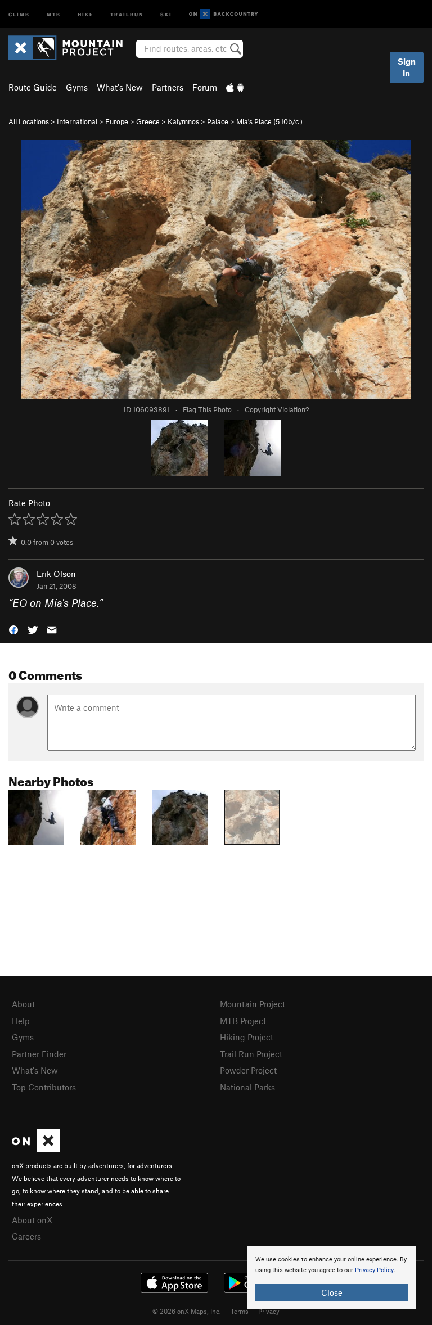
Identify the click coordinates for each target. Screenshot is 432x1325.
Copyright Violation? (277, 409)
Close (332, 1292)
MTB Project (243, 1021)
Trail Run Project (251, 1054)
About (23, 1004)
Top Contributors (44, 1087)
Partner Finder (39, 1054)
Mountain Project (252, 1004)
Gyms (77, 87)
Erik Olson (56, 574)
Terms (240, 1311)
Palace (217, 121)
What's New (120, 87)
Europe (116, 121)
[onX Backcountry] (224, 14)
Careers (26, 1236)
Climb (19, 13)
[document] (331, 1277)
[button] (13, 629)
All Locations (28, 121)
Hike (85, 13)
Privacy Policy (374, 1270)
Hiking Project (246, 1037)
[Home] (71, 47)
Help (21, 1021)
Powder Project (248, 1070)
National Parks (247, 1087)
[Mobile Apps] (235, 87)
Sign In (407, 67)
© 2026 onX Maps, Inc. (186, 1311)
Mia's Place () (269, 121)
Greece (148, 121)
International (77, 121)
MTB (54, 13)
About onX (32, 1220)
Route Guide (32, 87)
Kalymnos (183, 121)
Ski (166, 13)
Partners (167, 87)
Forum (204, 87)
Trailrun (126, 13)
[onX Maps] (36, 1149)
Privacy (269, 1311)
